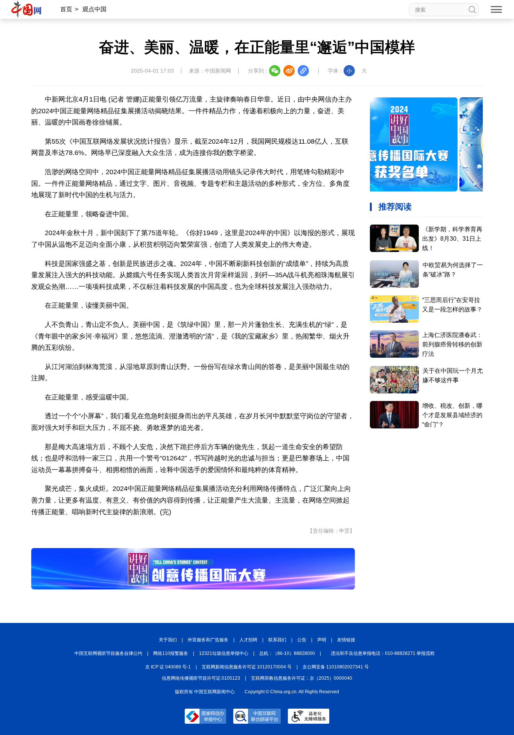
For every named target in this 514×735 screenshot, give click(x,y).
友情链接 (346, 639)
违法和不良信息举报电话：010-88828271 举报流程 (383, 653)
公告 (301, 639)
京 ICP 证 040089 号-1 (168, 667)
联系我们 (277, 639)
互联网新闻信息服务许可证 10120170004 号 (247, 667)
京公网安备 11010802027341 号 (336, 667)
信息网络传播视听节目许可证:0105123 (201, 678)
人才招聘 (248, 639)
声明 (321, 639)
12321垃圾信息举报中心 (223, 653)
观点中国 (94, 9)
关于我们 (168, 639)
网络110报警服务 (170, 653)
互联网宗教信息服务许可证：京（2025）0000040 (301, 678)
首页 (66, 9)
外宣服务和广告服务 (208, 639)
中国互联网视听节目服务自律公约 (108, 653)
